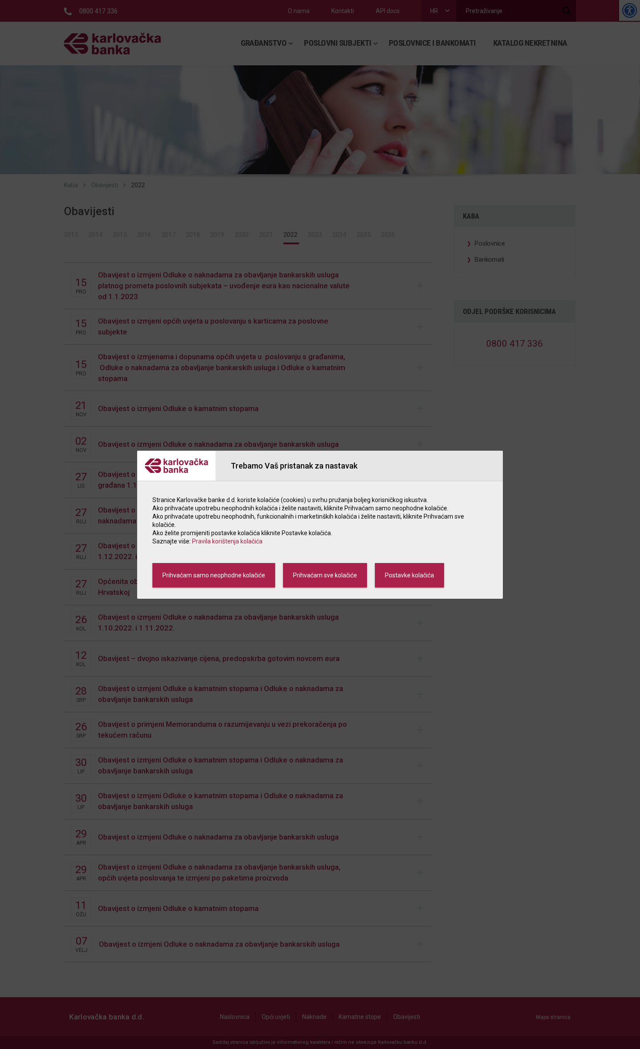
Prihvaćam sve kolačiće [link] (325, 575)
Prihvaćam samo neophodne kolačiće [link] (213, 575)
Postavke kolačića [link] (409, 575)
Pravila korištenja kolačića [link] (227, 541)
